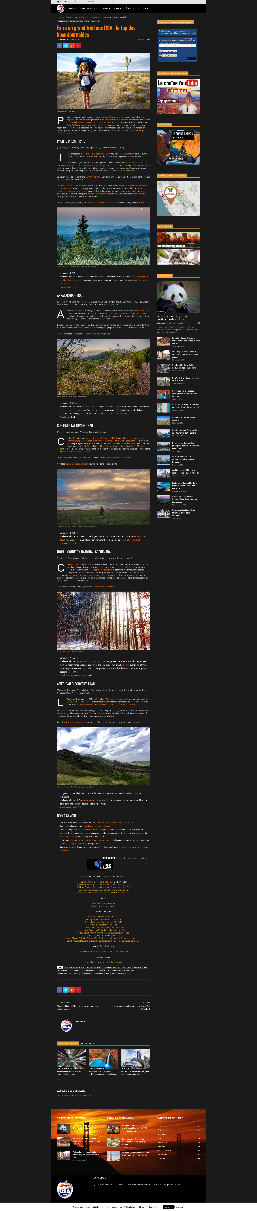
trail (113, 974)
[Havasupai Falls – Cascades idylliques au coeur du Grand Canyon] (103, 1059)
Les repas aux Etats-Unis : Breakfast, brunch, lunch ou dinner (134, 1142)
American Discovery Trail (74, 967)
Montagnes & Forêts (65, 1068)
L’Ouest (72, 8)
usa (128, 974)
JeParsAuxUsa (162, 323)
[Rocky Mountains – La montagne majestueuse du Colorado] (163, 460)
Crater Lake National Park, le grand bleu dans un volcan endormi (184, 485)
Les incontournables (76, 21)
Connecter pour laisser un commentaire (74, 1095)
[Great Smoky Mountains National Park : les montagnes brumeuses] (163, 500)
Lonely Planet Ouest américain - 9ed (97, 881)
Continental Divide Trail (111, 967)
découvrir (137, 967)
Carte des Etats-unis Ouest (103, 903)
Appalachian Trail (93, 967)
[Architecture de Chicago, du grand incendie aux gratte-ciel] (135, 1059)
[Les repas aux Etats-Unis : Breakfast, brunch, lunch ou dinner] (113, 1142)
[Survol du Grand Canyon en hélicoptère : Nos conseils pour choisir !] (163, 341)
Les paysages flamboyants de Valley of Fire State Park (131, 1007)
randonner (99, 974)
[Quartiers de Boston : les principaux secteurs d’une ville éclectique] (163, 446)
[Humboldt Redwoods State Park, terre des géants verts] (71, 1059)
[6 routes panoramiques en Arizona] (163, 420)
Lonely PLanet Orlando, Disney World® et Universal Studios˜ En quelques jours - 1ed (103, 938)
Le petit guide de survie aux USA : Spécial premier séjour (103, 889)
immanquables (75, 970)
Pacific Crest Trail (64, 974)
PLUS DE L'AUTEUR (88, 1044)
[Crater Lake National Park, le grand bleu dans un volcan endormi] (163, 486)
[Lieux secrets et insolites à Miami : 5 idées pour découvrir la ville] (163, 513)
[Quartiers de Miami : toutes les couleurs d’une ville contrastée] (163, 408)
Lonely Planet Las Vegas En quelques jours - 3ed (103, 930)
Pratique (142, 8)
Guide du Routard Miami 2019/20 (103, 935)
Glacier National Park (95, 446)
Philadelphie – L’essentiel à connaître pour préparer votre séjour (185, 354)
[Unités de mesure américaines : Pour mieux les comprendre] (113, 1156)
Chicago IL (125, 1068)
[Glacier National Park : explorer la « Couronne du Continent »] (163, 433)
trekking (121, 974)
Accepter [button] (168, 1207)
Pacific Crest (65, 287)
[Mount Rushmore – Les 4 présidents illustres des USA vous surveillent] (113, 1129)
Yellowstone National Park (118, 446)
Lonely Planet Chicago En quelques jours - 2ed (103, 927)
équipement (62, 970)
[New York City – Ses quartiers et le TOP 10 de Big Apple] (163, 381)
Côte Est (128, 8)
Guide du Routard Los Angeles (103, 924)
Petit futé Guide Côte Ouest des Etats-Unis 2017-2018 (104, 892)
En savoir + (179, 1207)
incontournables (90, 970)
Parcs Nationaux (88, 8)
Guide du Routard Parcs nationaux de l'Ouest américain (104, 951)
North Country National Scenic (73, 675)
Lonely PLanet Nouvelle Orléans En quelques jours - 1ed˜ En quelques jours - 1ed (103, 940)
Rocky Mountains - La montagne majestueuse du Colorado (184, 459)
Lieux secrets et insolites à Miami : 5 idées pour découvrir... (183, 513)
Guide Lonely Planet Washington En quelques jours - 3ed (103, 932)
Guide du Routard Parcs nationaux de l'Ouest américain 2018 (104, 884)
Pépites (104, 8)
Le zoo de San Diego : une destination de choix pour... (173, 317)
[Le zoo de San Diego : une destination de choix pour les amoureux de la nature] (178, 297)
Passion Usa (77, 17)
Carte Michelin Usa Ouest (103, 906)
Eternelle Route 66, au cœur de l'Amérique (103, 962)
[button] (197, 8)
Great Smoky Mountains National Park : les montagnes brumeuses (185, 499)
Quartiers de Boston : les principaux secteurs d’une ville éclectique (185, 446)
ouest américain (127, 170)
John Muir (64, 185)
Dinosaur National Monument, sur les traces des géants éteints (78, 1007)
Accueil (59, 17)
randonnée (88, 974)
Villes (116, 8)
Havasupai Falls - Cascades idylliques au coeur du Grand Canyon (185, 393)
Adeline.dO (64, 40)
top (107, 974)
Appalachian (65, 417)
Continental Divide (68, 543)
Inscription (112, 2)
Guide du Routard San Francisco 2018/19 (103, 922)
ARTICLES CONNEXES (68, 1044)
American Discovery (68, 807)
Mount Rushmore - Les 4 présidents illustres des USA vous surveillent (134, 1128)
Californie (78, 185)
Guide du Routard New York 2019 (103, 916)
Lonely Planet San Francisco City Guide (103, 919)
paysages (77, 974)
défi (145, 967)
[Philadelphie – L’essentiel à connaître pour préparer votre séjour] (163, 355)
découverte (127, 967)
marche (102, 970)
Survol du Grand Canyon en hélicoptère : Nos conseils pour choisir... (186, 341)
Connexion (102, 2)
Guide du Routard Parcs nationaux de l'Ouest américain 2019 (104, 887)
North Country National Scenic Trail (121, 970)
